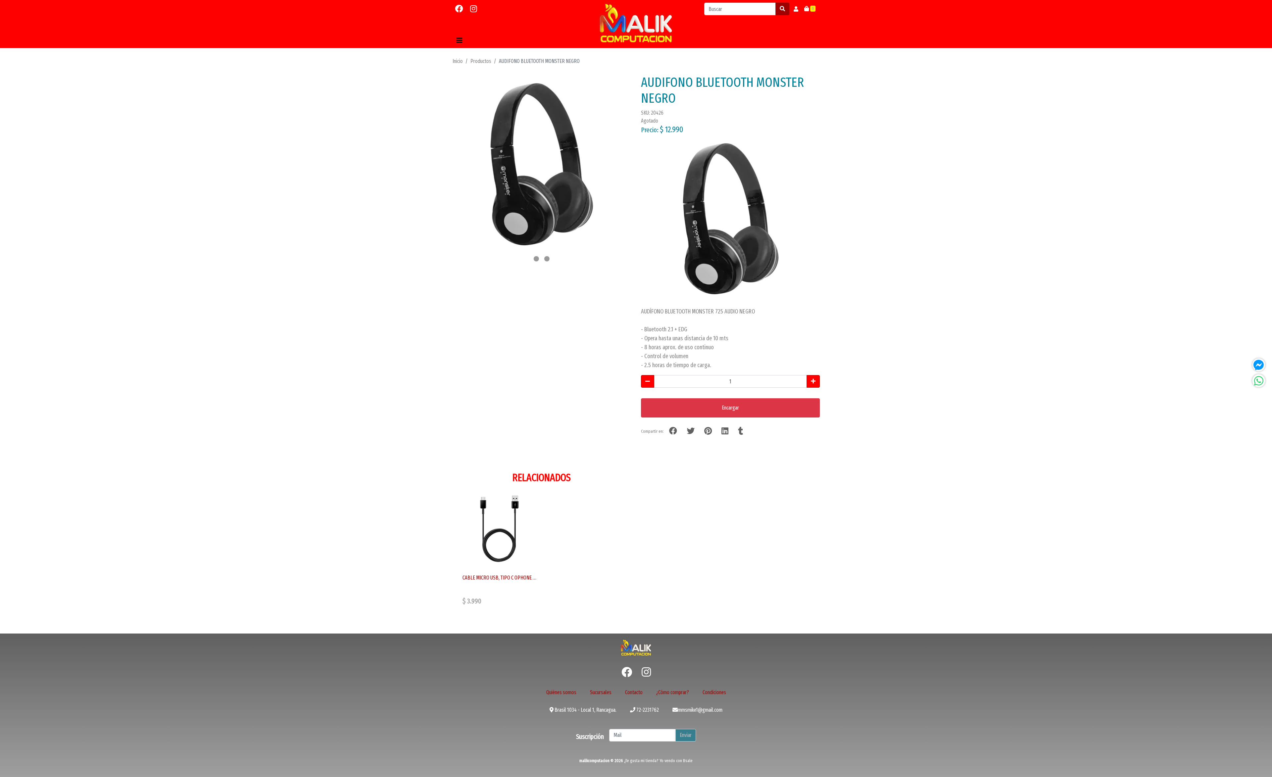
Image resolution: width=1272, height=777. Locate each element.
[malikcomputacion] (636, 23)
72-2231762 (647, 710)
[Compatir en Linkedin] (725, 431)
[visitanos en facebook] (459, 9)
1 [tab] (536, 258)
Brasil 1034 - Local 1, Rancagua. (585, 710)
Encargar (730, 408)
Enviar (686, 735)
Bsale (688, 760)
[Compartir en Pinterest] (708, 431)
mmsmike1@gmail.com (700, 710)
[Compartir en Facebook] (673, 431)
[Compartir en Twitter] (690, 431)
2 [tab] (547, 258)
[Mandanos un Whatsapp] (1258, 380)
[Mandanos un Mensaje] (1258, 364)
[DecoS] (636, 647)
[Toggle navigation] (459, 40)
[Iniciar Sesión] (796, 9)
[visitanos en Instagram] (473, 9)
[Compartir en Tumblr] (740, 431)
